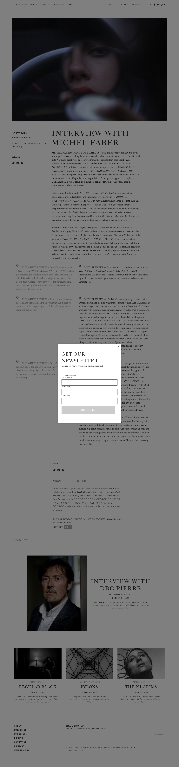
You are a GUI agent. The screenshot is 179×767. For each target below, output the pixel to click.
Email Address (68, 377)
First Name (66, 386)
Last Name (66, 396)
